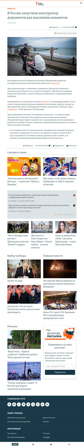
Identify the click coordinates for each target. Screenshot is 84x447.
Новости (11, 9)
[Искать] (69, 444)
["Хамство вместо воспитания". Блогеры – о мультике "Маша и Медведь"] (24, 166)
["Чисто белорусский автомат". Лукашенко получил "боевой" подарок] (18, 227)
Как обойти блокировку (16, 437)
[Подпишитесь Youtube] (24, 404)
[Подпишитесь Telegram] (28, 404)
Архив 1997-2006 (49, 418)
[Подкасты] (42, 404)
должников (12, 109)
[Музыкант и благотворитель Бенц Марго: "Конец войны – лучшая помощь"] (42, 227)
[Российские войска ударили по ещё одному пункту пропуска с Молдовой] (60, 268)
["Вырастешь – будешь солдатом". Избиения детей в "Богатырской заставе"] (24, 339)
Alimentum (55, 83)
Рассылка (46, 433)
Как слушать (11, 433)
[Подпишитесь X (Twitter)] (19, 404)
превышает (45, 102)
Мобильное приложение (16, 418)
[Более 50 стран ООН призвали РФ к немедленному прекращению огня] (60, 300)
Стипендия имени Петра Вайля (18, 422)
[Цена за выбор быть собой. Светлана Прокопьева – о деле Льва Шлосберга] (66, 227)
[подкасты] (33, 444)
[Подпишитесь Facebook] (14, 404)
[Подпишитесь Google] (9, 404)
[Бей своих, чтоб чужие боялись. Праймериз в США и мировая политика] (60, 166)
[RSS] (38, 404)
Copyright (46, 437)
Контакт (46, 422)
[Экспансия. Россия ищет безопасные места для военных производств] (24, 294)
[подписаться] (47, 404)
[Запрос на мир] (24, 268)
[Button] (54, 27)
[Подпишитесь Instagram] (33, 404)
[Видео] (51, 444)
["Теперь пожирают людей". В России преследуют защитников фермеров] (24, 371)
